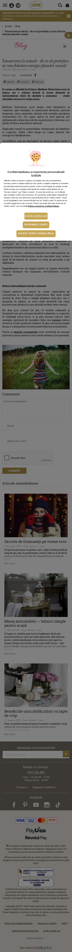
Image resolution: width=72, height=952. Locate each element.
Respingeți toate (35, 225)
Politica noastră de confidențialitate (43, 206)
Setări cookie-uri (36, 216)
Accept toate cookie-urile (36, 233)
